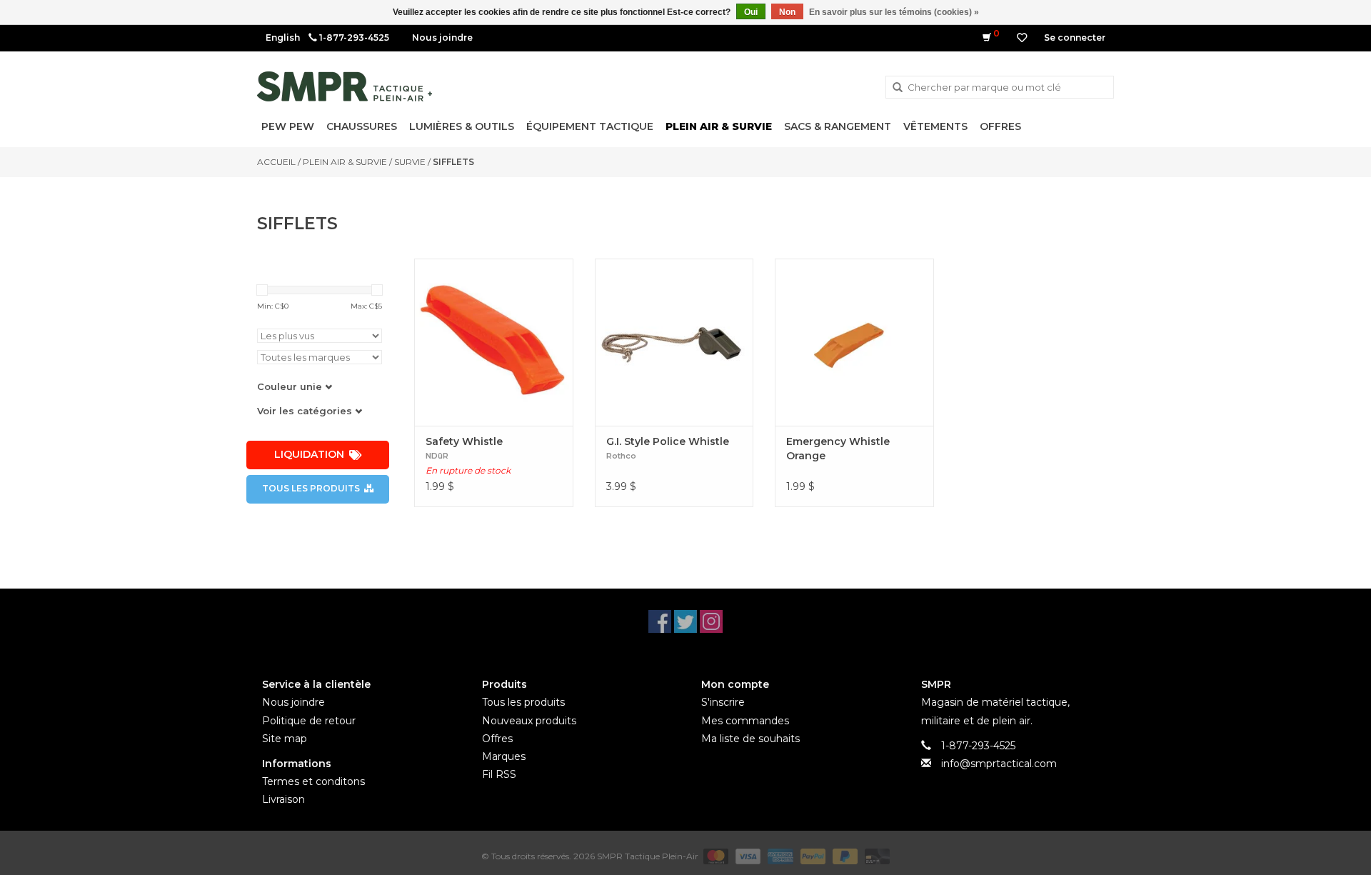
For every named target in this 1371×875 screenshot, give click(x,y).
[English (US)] (283, 37)
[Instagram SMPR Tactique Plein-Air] (711, 621)
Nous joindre (442, 37)
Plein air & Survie (719, 126)
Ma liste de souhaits (750, 738)
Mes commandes (745, 720)
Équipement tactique (589, 126)
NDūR (437, 456)
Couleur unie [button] (291, 386)
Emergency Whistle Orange (838, 448)
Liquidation (309, 454)
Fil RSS (499, 774)
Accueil (276, 161)
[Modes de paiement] (714, 855)
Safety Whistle (464, 441)
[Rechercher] (897, 88)
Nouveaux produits (529, 720)
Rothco (621, 456)
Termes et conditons (313, 781)
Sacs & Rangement (837, 126)
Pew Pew (287, 126)
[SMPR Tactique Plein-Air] (344, 86)
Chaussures (361, 126)
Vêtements (935, 126)
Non (787, 12)
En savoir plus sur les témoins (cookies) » (894, 12)
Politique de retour (309, 720)
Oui (751, 12)
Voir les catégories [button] (306, 410)
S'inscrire (723, 702)
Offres (1000, 126)
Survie (410, 161)
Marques (504, 756)
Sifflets (453, 161)
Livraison (283, 799)
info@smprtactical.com (999, 763)
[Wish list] (1022, 38)
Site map (284, 738)
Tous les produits (311, 488)
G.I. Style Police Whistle (667, 441)
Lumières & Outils (461, 126)
